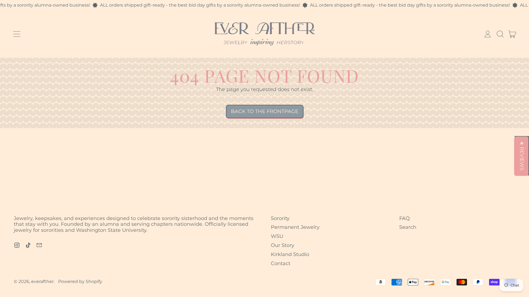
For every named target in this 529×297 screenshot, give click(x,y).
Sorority (280, 218)
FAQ (404, 218)
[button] (500, 34)
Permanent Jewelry (295, 227)
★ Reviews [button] (522, 155)
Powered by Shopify (80, 281)
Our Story (282, 245)
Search (407, 227)
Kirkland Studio (290, 254)
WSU (277, 236)
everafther (42, 281)
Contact (280, 263)
